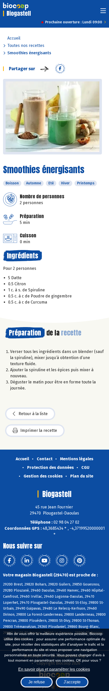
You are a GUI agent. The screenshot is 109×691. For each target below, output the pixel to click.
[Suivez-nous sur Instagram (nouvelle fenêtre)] (62, 560)
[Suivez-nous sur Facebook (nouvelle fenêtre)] (9, 560)
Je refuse (36, 682)
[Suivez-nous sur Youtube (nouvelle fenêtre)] (44, 560)
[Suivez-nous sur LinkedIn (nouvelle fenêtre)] (27, 560)
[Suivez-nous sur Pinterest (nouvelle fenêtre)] (79, 560)
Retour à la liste (33, 413)
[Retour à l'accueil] (15, 6)
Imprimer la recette (38, 430)
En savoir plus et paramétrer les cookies (54, 669)
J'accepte (72, 682)
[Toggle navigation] (103, 12)
